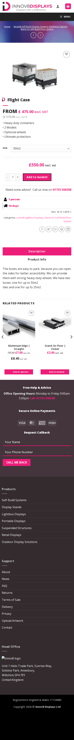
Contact (7, 627)
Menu (67, 16)
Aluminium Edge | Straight (19, 347)
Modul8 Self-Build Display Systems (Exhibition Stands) (40, 26)
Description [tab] (37, 251)
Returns (7, 593)
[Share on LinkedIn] (68, 229)
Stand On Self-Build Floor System (37, 29)
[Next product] (33, 35)
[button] (68, 6)
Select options (20, 371)
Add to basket (37, 177)
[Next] (71, 344)
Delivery (7, 607)
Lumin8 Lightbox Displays (29, 217)
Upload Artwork (12, 621)
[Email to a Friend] (55, 229)
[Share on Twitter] (49, 229)
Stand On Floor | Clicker (55, 347)
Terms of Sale (11, 600)
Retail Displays (11, 535)
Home (7, 26)
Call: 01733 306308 (42, 398)
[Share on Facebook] (42, 229)
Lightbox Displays (14, 514)
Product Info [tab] (37, 259)
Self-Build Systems (14, 500)
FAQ (4, 586)
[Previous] (3, 344)
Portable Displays (14, 521)
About (6, 572)
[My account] (58, 6)
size (5, 148)
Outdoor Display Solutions (19, 542)
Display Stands (12, 507)
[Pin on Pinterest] (61, 229)
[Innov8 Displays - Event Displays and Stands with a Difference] (27, 6)
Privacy (6, 614)
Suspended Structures (17, 528)
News (5, 579)
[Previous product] (40, 35)
